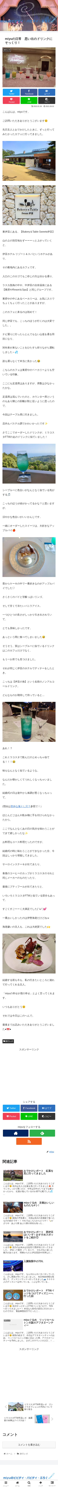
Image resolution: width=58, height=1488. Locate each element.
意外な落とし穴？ (20, 806)
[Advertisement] (29, 1073)
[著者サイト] (15, 1133)
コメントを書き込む (29, 1444)
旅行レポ (9, 1041)
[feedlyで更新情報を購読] (42, 1133)
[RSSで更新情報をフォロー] (29, 1141)
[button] (52, 739)
